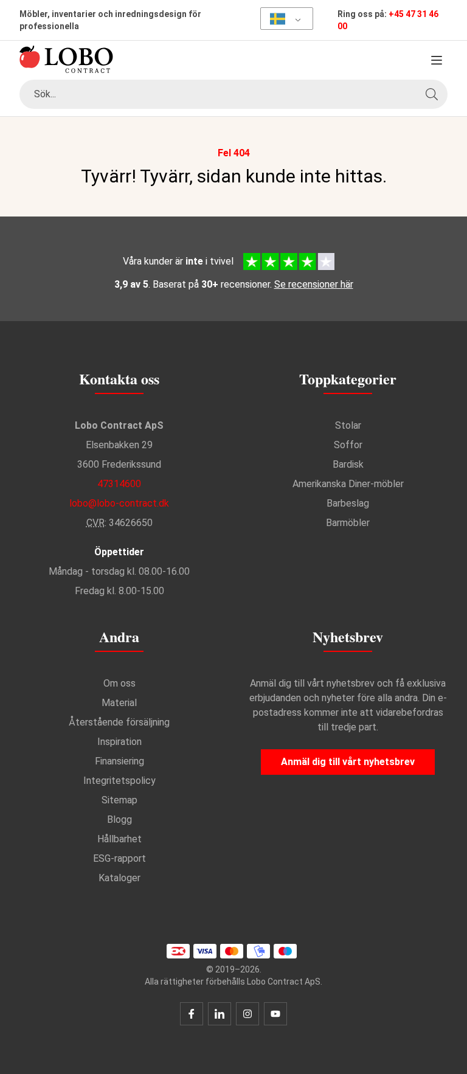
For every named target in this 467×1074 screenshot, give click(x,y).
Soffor (348, 445)
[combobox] (233, 94)
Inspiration (119, 741)
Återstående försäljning (119, 722)
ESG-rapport (119, 858)
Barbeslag (348, 503)
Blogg (119, 819)
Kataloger (119, 878)
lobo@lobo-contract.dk (119, 503)
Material (119, 702)
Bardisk (348, 464)
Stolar (348, 425)
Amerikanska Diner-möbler (348, 484)
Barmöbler (348, 522)
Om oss (119, 683)
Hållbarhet (119, 839)
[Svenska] (282, 18)
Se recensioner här (313, 284)
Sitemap (119, 800)
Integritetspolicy (119, 780)
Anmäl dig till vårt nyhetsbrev (348, 761)
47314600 (119, 484)
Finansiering (119, 761)
